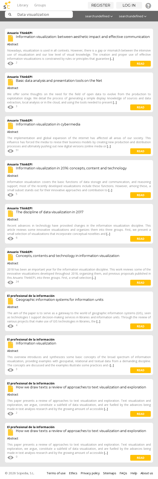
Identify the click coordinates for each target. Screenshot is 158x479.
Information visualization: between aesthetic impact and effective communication (83, 37)
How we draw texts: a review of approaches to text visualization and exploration (81, 387)
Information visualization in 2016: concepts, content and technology (71, 168)
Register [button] (100, 5)
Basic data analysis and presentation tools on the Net (59, 81)
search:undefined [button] (97, 16)
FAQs (123, 473)
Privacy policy (90, 473)
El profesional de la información (31, 296)
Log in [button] (129, 5)
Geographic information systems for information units (59, 300)
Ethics (73, 473)
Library (22, 5)
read (140, 64)
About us (147, 473)
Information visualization (36, 343)
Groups (40, 5)
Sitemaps (109, 473)
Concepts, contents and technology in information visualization (67, 256)
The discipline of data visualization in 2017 (50, 212)
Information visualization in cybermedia (48, 124)
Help (133, 473)
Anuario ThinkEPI (19, 33)
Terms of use (56, 473)
